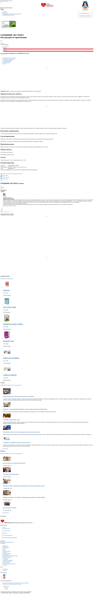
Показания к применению (8, 59)
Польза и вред (6, 557)
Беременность (6, 547)
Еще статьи (5, 448)
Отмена (11, 214)
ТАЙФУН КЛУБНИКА (11, 358)
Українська (5, 569)
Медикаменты (6, 554)
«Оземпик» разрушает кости (11, 474)
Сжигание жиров (16, 173)
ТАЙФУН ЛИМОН (10, 375)
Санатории (5, 559)
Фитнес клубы (6, 562)
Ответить (14, 205)
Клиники (5, 552)
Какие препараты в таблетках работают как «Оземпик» (18, 396)
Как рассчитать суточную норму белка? (14, 463)
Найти (2, 9)
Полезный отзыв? (7, 205)
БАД (21, 173)
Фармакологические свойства (9, 57)
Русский (5, 570)
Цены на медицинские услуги (9, 563)
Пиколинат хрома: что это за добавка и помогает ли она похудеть (21, 432)
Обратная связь (6, 528)
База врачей (5, 546)
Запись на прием (6, 551)
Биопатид (6, 290)
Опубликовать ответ (5, 214)
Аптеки (4, 545)
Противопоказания (7, 61)
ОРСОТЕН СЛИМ (9, 307)
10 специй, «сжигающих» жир (11, 419)
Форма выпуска (6, 62)
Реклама (5, 533)
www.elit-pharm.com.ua (22, 167)
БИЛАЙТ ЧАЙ (8, 341)
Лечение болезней (7, 553)
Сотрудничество (6, 530)
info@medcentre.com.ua (9, 542)
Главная (5, 11)
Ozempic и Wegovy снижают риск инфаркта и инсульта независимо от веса (24, 485)
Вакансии (5, 564)
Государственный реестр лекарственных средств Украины (16, 582)
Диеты (4, 549)
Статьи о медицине (7, 561)
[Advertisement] (47, 77)
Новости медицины (7, 556)
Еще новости (6, 512)
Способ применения (7, 60)
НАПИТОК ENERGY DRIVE (13, 324)
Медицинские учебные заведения (10, 555)
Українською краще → (85, 13)
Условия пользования (7, 535)
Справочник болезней (8, 560)
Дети (4, 548)
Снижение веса (8, 173)
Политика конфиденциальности (10, 537)
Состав (4, 63)
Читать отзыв (76, 201)
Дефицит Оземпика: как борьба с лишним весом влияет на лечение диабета (24, 497)
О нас (4, 527)
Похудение (3, 173)
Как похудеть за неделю (9, 507)
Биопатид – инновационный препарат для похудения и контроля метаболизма (25, 409)
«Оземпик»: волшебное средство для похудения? (16, 442)
